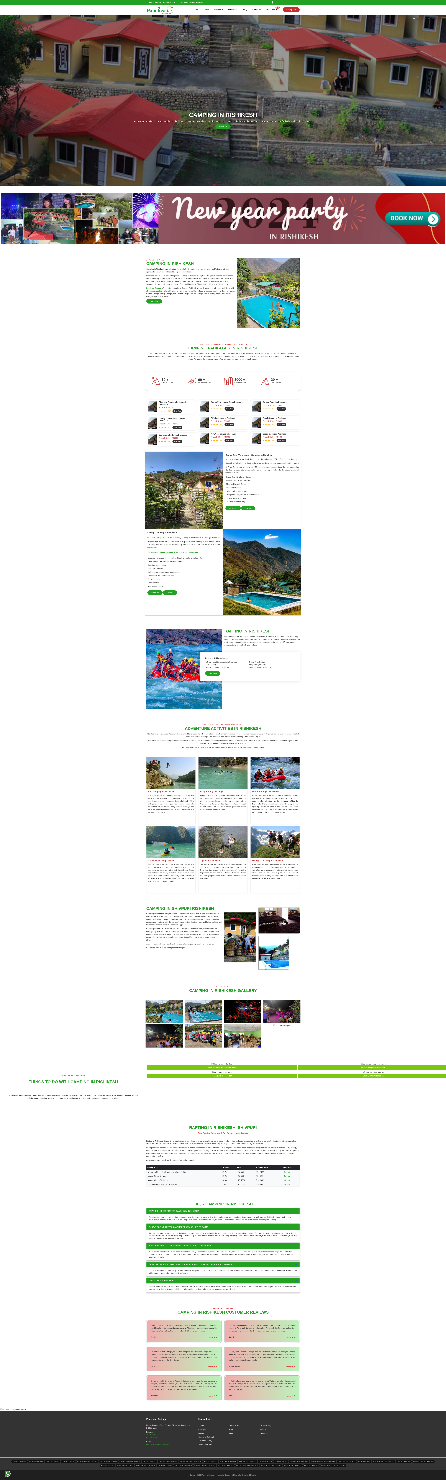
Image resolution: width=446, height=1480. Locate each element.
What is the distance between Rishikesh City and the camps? (181, 1246)
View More (223, 127)
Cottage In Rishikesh (206, 1437)
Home (197, 10)
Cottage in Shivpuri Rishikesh (168, 1461)
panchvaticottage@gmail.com (157, 1444)
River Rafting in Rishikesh (228, 1461)
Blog (231, 1429)
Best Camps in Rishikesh (226, 1465)
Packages (202, 1429)
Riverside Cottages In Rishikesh (423, 1461)
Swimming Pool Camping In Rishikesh (323, 1461)
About (207, 10)
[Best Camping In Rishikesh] (160, 10)
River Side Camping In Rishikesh (383, 1461)
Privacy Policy (265, 1426)
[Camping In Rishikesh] (203, 1036)
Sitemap (263, 1429)
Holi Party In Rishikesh (311, 1465)
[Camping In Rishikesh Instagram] (273, 2)
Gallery (244, 10)
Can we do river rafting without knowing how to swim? (178, 1227)
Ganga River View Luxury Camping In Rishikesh (249, 455)
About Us (201, 1426)
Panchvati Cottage (253, 741)
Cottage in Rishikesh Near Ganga (191, 1461)
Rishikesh (150, 276)
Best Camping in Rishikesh (108, 1461)
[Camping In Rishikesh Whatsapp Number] (7, 1473)
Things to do (234, 1426)
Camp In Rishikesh (364, 1461)
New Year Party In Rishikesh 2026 (247, 1465)
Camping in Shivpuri (52, 1461)
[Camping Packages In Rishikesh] (164, 1036)
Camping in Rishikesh (223, 115)
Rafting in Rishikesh (247, 631)
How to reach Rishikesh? (162, 1280)
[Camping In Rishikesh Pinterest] (272, 2)
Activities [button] (231, 10)
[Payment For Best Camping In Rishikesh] (429, 19)
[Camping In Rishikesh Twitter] (271, 2)
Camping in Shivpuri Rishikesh (180, 908)
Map (231, 1433)
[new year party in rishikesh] (223, 218)
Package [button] (217, 10)
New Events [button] (271, 10)
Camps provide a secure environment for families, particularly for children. (190, 1264)
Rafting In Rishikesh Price (125, 1465)
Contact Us (256, 10)
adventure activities (195, 747)
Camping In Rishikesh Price (347, 1461)
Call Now (248, 508)
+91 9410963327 (155, 2)
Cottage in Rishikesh (149, 1461)
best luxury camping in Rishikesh (185, 538)
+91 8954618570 (169, 2)
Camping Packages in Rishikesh (130, 1461)
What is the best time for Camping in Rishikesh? (174, 1211)
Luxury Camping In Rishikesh (162, 532)
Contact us (264, 1433)
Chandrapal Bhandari (249, 1475)
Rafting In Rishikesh (107, 1465)
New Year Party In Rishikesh (293, 1465)
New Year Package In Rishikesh (271, 1465)
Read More (154, 301)
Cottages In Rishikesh (404, 1461)
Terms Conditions (205, 1445)
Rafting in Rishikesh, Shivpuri (223, 1127)
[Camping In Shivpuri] (242, 1011)
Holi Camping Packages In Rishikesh (333, 1465)
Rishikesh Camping (280, 1461)
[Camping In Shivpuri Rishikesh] (203, 1011)
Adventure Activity (205, 1441)
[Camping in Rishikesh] (164, 1011)
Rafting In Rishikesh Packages (145, 1465)
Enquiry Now (291, 10)
